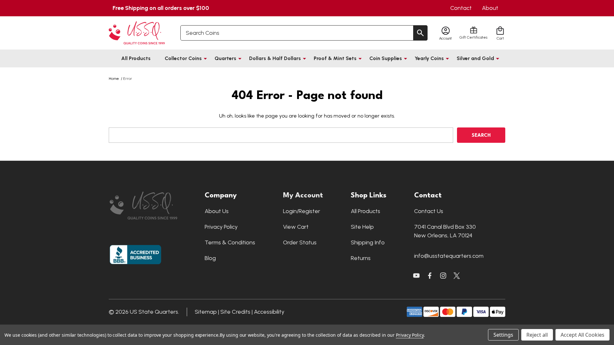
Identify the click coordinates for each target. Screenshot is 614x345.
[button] (154, 205)
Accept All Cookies (582, 334)
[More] (205, 58)
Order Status (300, 242)
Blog (210, 258)
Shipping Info (368, 242)
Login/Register (301, 211)
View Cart (296, 226)
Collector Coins (183, 58)
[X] (430, 275)
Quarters (225, 58)
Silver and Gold (475, 58)
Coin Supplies (385, 58)
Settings (503, 334)
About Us (217, 211)
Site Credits (235, 311)
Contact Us (428, 211)
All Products (136, 58)
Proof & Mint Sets (335, 58)
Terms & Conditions (230, 242)
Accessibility (269, 311)
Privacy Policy (221, 226)
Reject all (537, 334)
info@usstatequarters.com (449, 255)
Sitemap (206, 311)
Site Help (362, 226)
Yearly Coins (429, 58)
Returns (361, 258)
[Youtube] (416, 275)
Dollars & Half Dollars (275, 58)
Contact (461, 8)
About (490, 8)
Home (114, 78)
